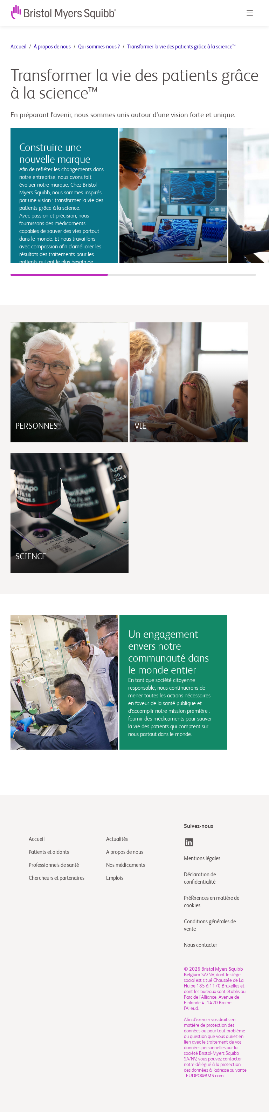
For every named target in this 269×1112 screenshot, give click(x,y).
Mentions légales (202, 858)
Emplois (114, 878)
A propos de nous (124, 852)
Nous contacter (200, 945)
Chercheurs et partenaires (56, 878)
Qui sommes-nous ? (99, 46)
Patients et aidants (49, 852)
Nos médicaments (125, 865)
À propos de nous (52, 46)
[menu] (249, 13)
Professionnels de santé (54, 865)
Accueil (18, 46)
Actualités (117, 839)
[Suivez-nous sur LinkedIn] (189, 842)
